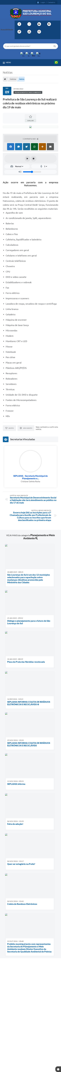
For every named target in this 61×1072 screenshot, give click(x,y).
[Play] (27, 158)
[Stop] (33, 158)
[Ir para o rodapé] (24, 37)
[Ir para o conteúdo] (47, 31)
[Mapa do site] (29, 31)
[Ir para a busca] (17, 37)
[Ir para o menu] (53, 31)
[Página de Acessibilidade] (39, 31)
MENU (8, 62)
